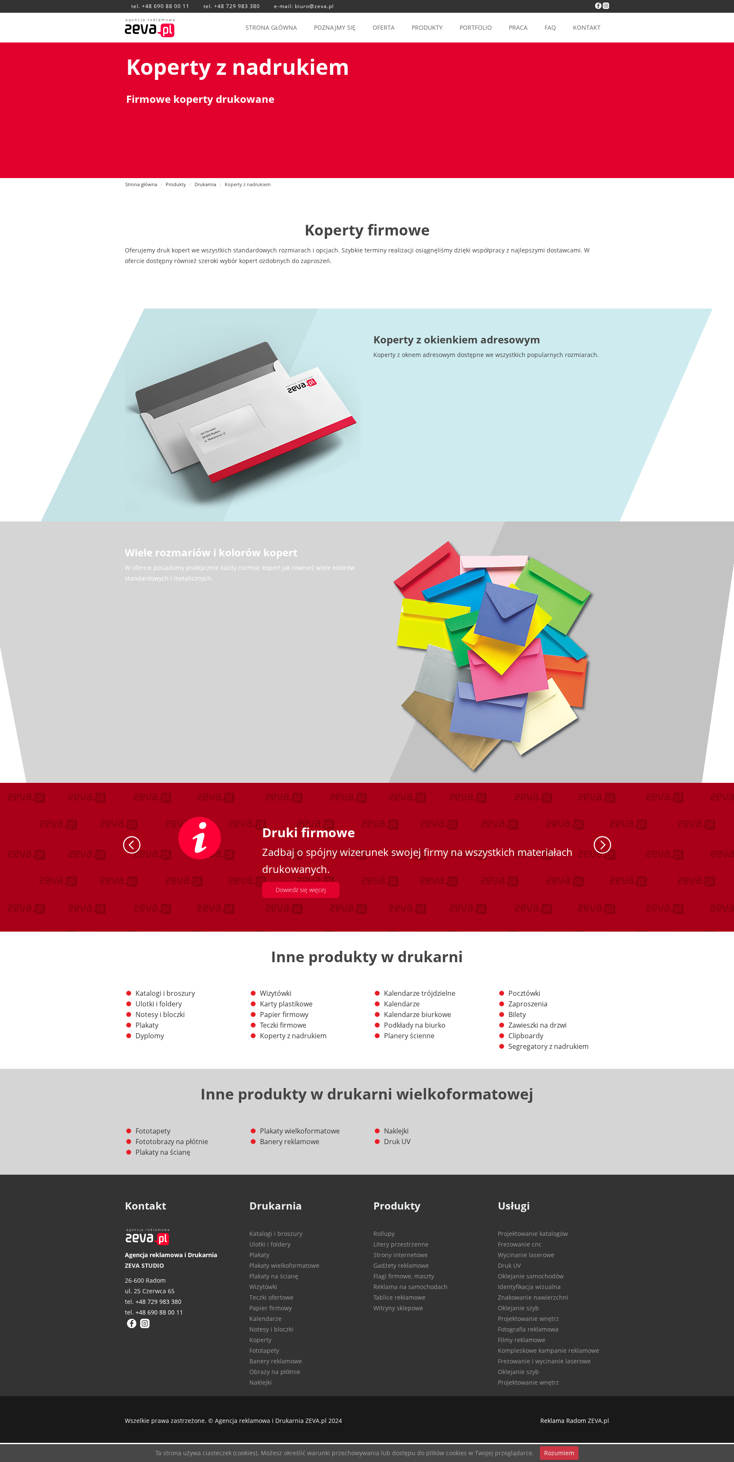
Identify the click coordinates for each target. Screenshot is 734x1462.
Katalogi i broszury (165, 993)
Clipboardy (525, 1035)
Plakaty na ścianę (163, 1152)
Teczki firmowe (283, 1025)
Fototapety (153, 1131)
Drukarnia (205, 184)
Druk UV (397, 1141)
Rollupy (384, 1234)
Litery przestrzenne (401, 1244)
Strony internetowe (400, 1255)
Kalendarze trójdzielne (419, 993)
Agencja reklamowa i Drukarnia (171, 1255)
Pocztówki (524, 993)
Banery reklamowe (289, 1141)
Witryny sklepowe (398, 1308)
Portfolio (476, 27)
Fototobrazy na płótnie (172, 1141)
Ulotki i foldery (159, 1004)
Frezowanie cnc (520, 1244)
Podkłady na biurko (415, 1025)
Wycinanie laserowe (526, 1255)
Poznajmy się (335, 27)
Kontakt (587, 27)
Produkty (176, 184)
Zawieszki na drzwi (537, 1025)
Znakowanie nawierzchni (533, 1297)
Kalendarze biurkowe (417, 1014)
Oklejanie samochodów (531, 1276)
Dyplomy (150, 1035)
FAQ (550, 27)
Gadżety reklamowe (401, 1265)
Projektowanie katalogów (533, 1234)
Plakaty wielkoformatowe (300, 1131)
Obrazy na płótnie (274, 1372)
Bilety (517, 1014)
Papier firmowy (284, 1014)
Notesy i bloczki (160, 1014)
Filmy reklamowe (521, 1340)
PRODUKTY (427, 27)
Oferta (384, 27)
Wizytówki (275, 993)
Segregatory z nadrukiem (548, 1046)
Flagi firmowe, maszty (403, 1276)
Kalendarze (402, 1004)
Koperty (260, 1340)
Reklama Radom (563, 1421)
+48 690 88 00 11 (165, 6)
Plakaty (147, 1025)
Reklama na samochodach (410, 1287)
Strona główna (271, 27)
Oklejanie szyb (518, 1308)
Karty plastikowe (286, 1004)
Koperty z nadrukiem (293, 1035)
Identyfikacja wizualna (529, 1287)
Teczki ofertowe (271, 1297)
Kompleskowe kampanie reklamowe (548, 1350)
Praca (518, 27)
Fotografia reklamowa (528, 1329)
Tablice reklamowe (399, 1297)
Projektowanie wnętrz (528, 1319)
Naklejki (396, 1131)
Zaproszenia (528, 1004)
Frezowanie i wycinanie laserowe (544, 1361)
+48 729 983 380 (237, 6)
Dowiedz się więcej (301, 890)
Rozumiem (559, 1453)
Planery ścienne (409, 1035)
